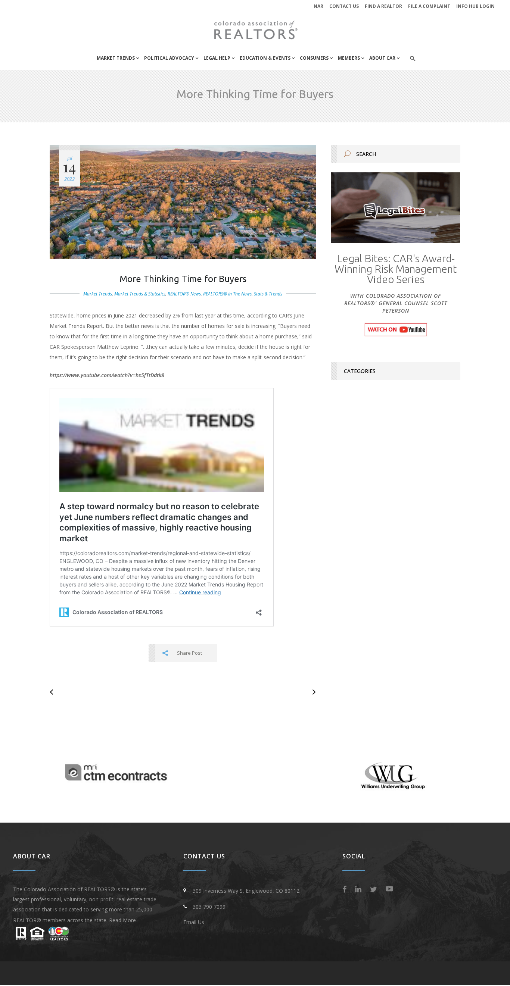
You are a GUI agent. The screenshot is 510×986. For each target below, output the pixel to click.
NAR (318, 6)
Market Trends (97, 294)
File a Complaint (429, 6)
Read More (122, 920)
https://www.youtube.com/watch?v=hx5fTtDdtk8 (107, 375)
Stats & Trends (268, 294)
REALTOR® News (184, 294)
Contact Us (344, 6)
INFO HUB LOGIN (475, 6)
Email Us (193, 922)
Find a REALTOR (383, 6)
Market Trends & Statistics (139, 294)
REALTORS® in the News (227, 294)
